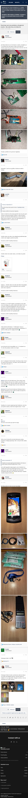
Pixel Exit (6, 795)
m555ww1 (25, 775)
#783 (26, 323)
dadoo (3, 28)
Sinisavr (7, 35)
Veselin (7, 649)
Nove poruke (3, 782)
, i (8, 189)
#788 (26, 416)
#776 (26, 41)
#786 (26, 377)
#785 (26, 357)
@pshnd (3, 421)
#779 (26, 233)
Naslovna (5, 730)
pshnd (6, 317)
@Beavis (3, 380)
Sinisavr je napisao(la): (6, 204)
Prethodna (12, 31)
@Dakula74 (3, 389)
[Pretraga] (26, 2)
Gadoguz (7, 430)
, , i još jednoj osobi (12, 644)
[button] (1, 2)
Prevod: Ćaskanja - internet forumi (7, 796)
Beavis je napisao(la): (6, 460)
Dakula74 (7, 352)
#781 (26, 281)
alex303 (7, 194)
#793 (26, 671)
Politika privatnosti (21, 728)
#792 (26, 654)
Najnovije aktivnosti (5, 788)
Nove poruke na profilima (6, 785)
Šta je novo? (3, 780)
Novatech (7, 227)
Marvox (7, 159)
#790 (26, 455)
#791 (26, 482)
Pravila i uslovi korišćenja (12, 728)
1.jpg (3, 269)
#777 (26, 165)
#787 (26, 401)
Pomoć (2, 730)
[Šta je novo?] (23, 2)
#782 (26, 300)
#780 (26, 250)
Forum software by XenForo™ (11, 793)
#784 (26, 343)
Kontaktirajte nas (4, 728)
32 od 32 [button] (18, 31)
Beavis (6, 337)
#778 (26, 199)
